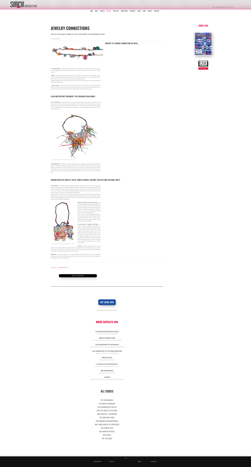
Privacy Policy (153, 461)
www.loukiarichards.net (63, 267)
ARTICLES (108, 11)
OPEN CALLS (116, 11)
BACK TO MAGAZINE (78, 275)
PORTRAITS (132, 11)
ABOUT (96, 11)
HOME (91, 11)
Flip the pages (203, 68)
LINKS (144, 11)
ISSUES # (102, 11)
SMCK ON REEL (124, 11)
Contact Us (111, 461)
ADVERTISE (156, 11)
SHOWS (139, 11)
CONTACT (150, 11)
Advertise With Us (97, 461)
